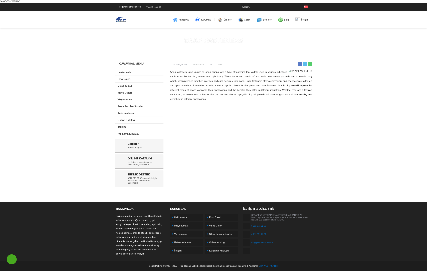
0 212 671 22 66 (153, 7)
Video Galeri (215, 225)
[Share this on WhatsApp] (310, 64)
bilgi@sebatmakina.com (130, 7)
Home (204, 47)
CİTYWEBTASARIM (268, 266)
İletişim (178, 250)
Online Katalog (217, 242)
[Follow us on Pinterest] (294, 7)
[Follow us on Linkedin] (286, 7)
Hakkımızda (180, 217)
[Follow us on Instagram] (281, 7)
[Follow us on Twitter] (277, 7)
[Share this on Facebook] (300, 64)
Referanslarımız (182, 242)
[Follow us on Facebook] (273, 7)
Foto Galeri (215, 217)
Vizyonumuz (180, 234)
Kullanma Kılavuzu (219, 250)
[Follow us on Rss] (299, 7)
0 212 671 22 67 (258, 234)
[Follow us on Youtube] (290, 7)
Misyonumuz (181, 225)
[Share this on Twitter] (305, 64)
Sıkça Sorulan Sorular (220, 234)
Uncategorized (218, 47)
